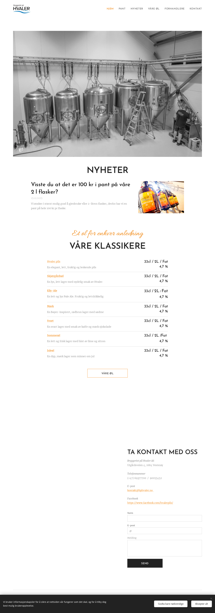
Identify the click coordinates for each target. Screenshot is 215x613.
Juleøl (50, 350)
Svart (50, 320)
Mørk (50, 306)
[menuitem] (111, 9)
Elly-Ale (52, 290)
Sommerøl (53, 335)
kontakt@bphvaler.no (140, 490)
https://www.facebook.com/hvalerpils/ (150, 502)
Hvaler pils (53, 261)
